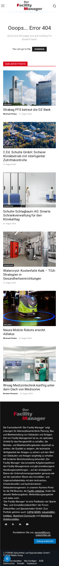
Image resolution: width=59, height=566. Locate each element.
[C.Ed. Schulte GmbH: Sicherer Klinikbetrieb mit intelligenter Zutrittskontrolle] (29, 135)
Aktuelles (8, 104)
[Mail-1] (6, 524)
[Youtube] (27, 524)
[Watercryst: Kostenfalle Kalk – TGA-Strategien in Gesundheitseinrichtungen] (29, 249)
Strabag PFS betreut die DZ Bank (27, 110)
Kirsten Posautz (10, 393)
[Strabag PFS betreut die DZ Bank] (29, 88)
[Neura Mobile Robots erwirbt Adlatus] (29, 308)
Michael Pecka (10, 114)
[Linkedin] (20, 524)
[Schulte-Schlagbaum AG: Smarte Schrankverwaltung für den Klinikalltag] (29, 189)
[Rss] (13, 524)
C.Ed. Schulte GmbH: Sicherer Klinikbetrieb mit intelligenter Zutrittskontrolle (24, 156)
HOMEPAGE (39, 49)
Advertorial (8, 147)
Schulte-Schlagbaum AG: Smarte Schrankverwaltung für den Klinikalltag (27, 215)
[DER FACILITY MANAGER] (29, 6)
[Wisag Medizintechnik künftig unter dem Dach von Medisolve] (29, 363)
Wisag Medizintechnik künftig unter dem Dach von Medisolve (29, 387)
